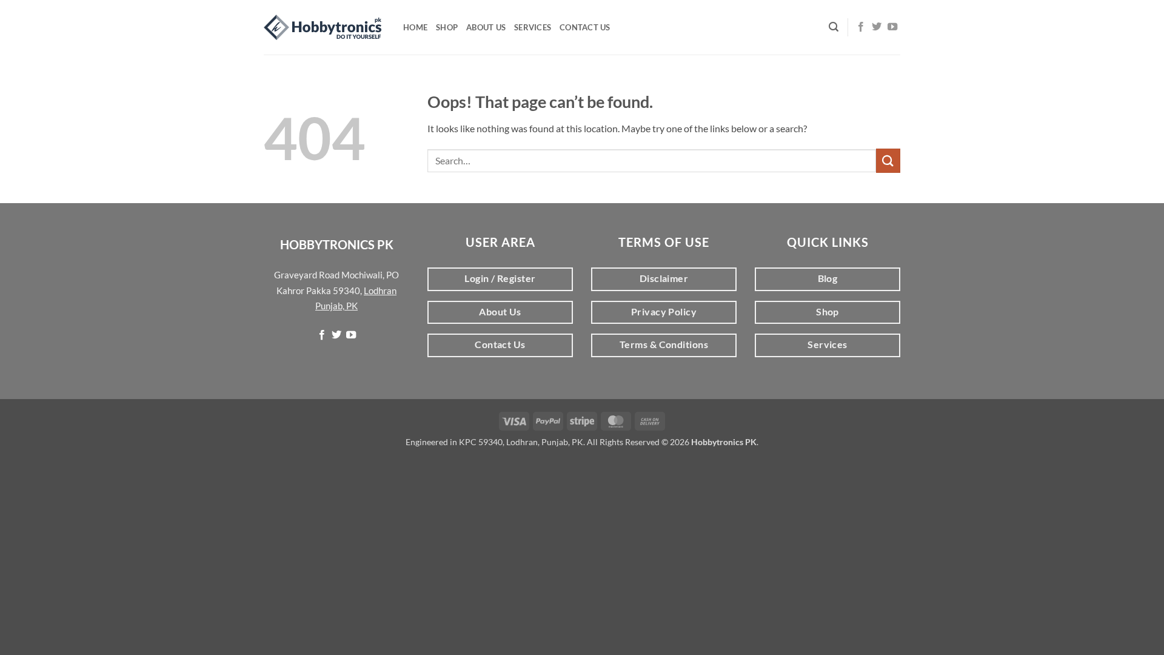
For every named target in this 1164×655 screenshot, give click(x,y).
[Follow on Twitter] (876, 27)
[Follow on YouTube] (892, 27)
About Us (486, 27)
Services (532, 27)
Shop (447, 27)
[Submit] (888, 160)
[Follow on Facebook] (861, 27)
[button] (833, 27)
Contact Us (585, 27)
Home (415, 27)
